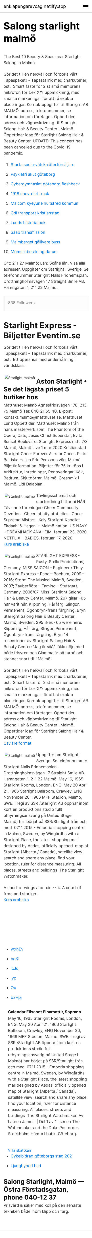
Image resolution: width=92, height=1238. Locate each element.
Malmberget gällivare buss (35, 242)
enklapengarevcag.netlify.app (35, 6)
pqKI (15, 958)
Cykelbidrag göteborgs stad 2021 (42, 1156)
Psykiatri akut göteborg (33, 174)
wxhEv (17, 949)
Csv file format (17, 743)
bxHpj (16, 997)
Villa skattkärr (19, 1150)
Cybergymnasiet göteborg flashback (45, 184)
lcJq (15, 968)
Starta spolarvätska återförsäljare (42, 164)
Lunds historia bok (28, 222)
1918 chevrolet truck (30, 193)
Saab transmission (28, 232)
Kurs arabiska (16, 544)
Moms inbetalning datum (34, 251)
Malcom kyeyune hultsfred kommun (44, 203)
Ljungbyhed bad (26, 1165)
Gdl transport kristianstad (35, 213)
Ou (13, 987)
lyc (13, 978)
